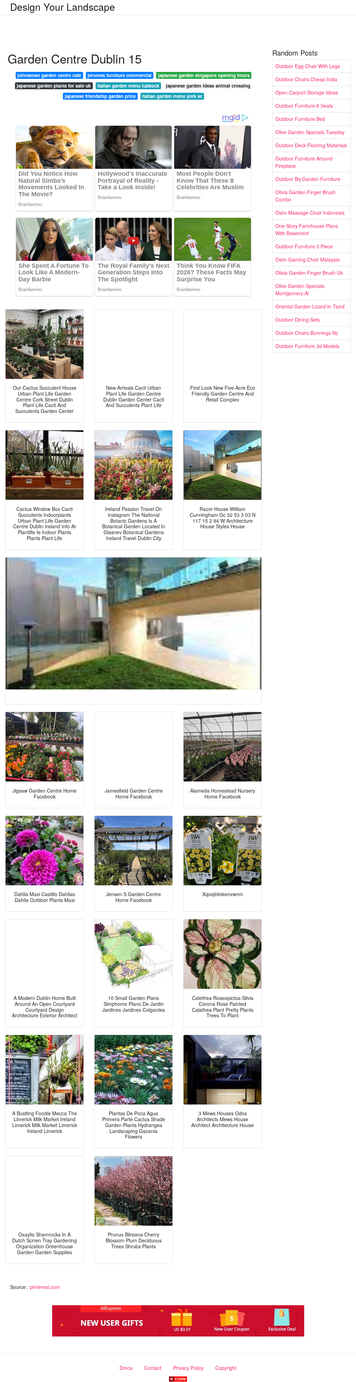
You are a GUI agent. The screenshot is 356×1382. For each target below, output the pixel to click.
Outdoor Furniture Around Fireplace (303, 162)
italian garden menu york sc (172, 96)
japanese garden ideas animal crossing (208, 85)
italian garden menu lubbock (128, 85)
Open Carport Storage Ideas (306, 92)
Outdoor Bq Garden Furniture (307, 178)
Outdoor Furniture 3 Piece (304, 246)
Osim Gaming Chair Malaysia (307, 259)
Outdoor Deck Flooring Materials (311, 145)
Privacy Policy (188, 1367)
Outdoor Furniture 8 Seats (304, 105)
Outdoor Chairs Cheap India (306, 79)
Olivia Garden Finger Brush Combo (305, 196)
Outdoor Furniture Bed (300, 118)
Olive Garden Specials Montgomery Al (299, 289)
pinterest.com (45, 1286)
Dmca (126, 1367)
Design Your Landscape (62, 6)
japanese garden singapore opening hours (204, 75)
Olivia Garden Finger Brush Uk (309, 272)
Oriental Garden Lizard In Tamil (310, 306)
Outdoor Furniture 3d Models (307, 345)
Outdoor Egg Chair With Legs (307, 66)
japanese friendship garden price (100, 96)
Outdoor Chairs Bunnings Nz (306, 332)
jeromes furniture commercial (120, 75)
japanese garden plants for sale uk (54, 85)
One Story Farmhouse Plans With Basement (306, 229)
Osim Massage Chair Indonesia (310, 212)
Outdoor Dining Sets (297, 319)
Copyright (225, 1367)
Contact (152, 1367)
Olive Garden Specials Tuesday (310, 132)
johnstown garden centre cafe (49, 75)
